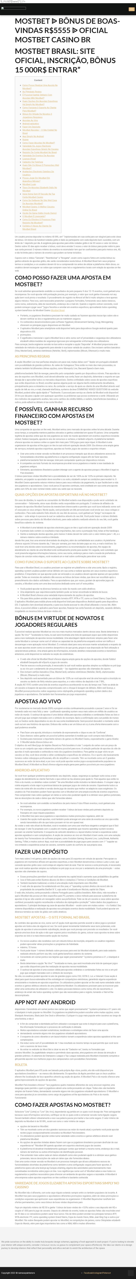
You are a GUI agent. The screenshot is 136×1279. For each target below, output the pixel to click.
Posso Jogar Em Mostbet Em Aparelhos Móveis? (36, 179)
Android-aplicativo (30, 123)
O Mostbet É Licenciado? (34, 216)
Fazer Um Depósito (31, 127)
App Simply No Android (33, 136)
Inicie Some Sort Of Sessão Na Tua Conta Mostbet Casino (38, 195)
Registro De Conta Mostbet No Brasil (39, 152)
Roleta (25, 139)
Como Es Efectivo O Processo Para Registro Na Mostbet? (38, 221)
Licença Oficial (29, 159)
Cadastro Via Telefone (32, 162)
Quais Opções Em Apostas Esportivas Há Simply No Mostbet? (40, 103)
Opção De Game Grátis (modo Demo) (39, 213)
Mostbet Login (29, 184)
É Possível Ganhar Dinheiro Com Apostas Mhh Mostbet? (37, 96)
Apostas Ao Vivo (30, 120)
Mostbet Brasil (58, 310)
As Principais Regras (32, 91)
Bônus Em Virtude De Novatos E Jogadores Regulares (37, 116)
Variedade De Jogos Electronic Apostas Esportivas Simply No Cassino (40, 148)
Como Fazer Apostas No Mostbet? (38, 143)
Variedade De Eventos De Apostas (38, 155)
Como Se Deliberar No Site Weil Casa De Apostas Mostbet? (39, 202)
